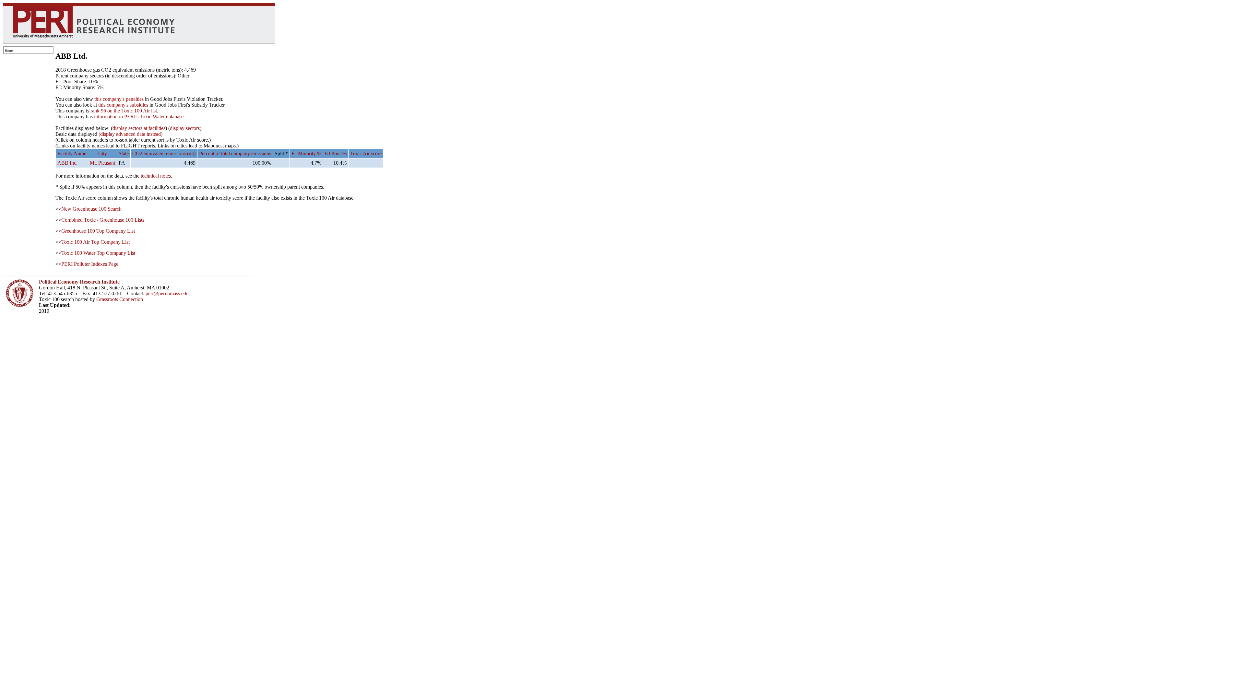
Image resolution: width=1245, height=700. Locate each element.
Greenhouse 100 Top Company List (98, 231)
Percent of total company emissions (235, 153)
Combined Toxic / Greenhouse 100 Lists (102, 220)
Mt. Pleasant (102, 163)
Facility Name (71, 153)
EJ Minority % (306, 153)
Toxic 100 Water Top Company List (98, 253)
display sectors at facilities (139, 128)
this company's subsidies (123, 105)
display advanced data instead (130, 134)
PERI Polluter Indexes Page (89, 264)
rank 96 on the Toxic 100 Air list (123, 110)
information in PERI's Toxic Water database (139, 116)
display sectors (185, 128)
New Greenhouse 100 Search (91, 209)
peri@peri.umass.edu (167, 293)
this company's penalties (119, 99)
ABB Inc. (67, 163)
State (124, 153)
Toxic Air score (366, 153)
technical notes (156, 176)
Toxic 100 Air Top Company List (95, 242)
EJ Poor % (336, 153)
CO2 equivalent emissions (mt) (164, 153)
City (102, 153)
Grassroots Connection (119, 299)
